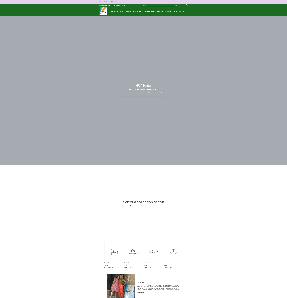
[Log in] (186, 5)
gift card (109, 5)
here (149, 92)
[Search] (176, 5)
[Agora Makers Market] (103, 11)
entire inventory (122, 5)
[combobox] (158, 5)
